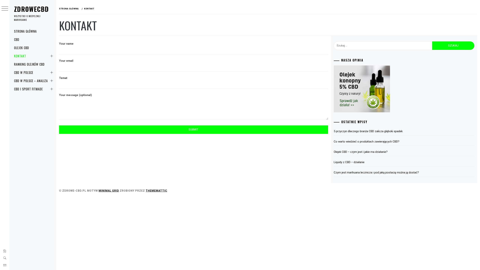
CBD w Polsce (23, 72)
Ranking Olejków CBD (29, 64)
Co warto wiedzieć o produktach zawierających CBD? (366, 141)
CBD (16, 39)
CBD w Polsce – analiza (31, 81)
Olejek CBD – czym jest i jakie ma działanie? (361, 152)
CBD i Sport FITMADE (28, 89)
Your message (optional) (75, 95)
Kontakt (20, 56)
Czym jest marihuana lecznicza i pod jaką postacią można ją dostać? (376, 172)
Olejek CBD (21, 48)
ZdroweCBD (31, 9)
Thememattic (156, 190)
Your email (66, 60)
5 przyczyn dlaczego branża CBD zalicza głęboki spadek (368, 131)
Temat (63, 78)
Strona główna (25, 31)
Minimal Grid (109, 190)
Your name (66, 43)
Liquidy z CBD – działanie (349, 162)
